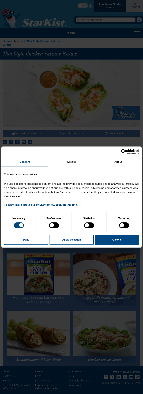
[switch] (54, 225)
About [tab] (118, 161)
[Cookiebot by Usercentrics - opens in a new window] (123, 151)
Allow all (117, 239)
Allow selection (71, 239)
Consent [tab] (25, 161)
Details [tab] (71, 161)
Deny (26, 239)
